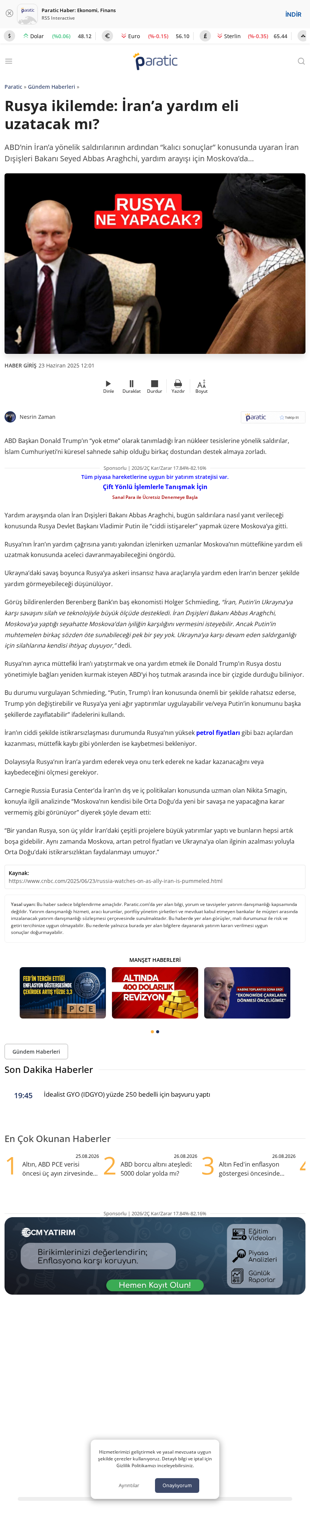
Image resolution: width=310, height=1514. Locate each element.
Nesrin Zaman (38, 416)
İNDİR (293, 14)
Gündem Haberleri (51, 86)
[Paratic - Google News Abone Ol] (273, 419)
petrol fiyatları (218, 732)
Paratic (13, 86)
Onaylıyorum (177, 1485)
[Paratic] (155, 62)
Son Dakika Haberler (49, 1069)
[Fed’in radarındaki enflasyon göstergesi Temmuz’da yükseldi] (63, 993)
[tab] (152, 1031)
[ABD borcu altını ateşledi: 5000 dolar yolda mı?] (155, 993)
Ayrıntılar (129, 1485)
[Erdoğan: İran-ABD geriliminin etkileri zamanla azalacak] (247, 993)
